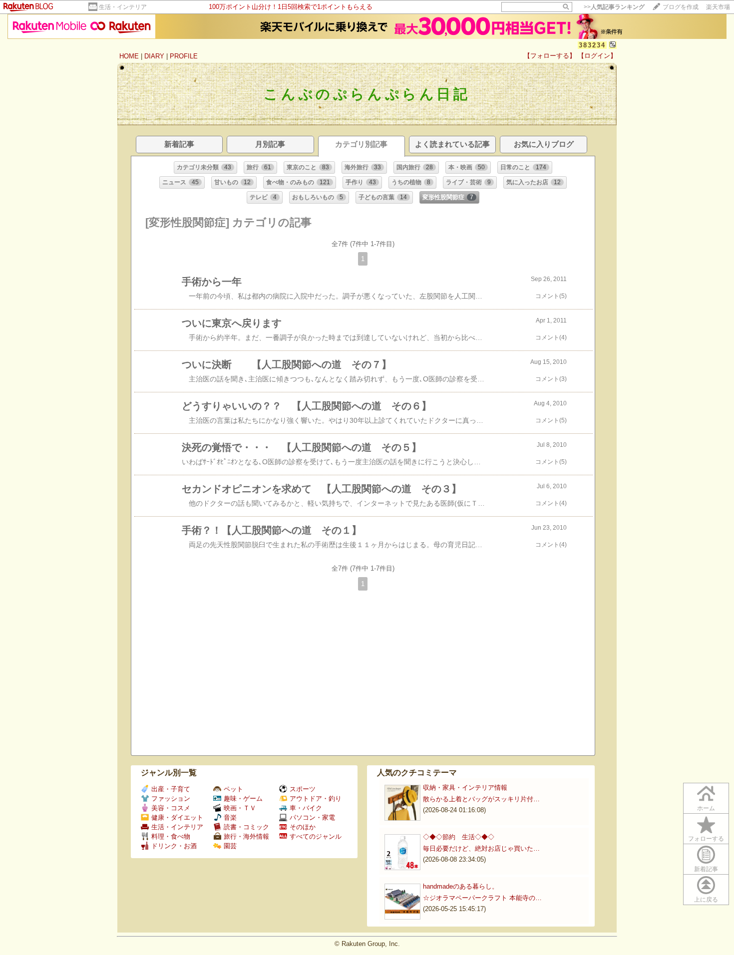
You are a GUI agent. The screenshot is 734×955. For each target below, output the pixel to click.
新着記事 (706, 869)
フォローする (706, 838)
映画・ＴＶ (240, 808)
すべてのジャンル (316, 836)
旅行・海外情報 (246, 836)
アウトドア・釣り (316, 798)
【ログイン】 (597, 55)
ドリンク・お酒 (174, 846)
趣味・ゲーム (243, 798)
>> (614, 6)
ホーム (706, 808)
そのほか (303, 827)
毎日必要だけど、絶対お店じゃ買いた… (481, 848)
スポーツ (303, 789)
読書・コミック (246, 827)
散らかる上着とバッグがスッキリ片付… (481, 799)
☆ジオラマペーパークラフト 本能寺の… (482, 898)
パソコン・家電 (312, 817)
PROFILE (184, 56)
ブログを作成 (681, 6)
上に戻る (706, 899)
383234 (592, 45)
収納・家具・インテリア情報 (465, 787)
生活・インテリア (123, 6)
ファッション (170, 798)
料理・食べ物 (170, 836)
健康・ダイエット (177, 817)
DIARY (154, 56)
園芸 (230, 846)
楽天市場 (718, 6)
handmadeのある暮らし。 (460, 886)
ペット (233, 789)
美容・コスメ (170, 808)
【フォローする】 (550, 55)
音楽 (230, 817)
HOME (129, 56)
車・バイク (306, 808)
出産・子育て (170, 789)
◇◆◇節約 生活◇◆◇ (458, 837)
